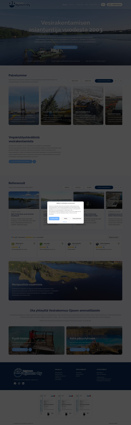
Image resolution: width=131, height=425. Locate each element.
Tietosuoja (65, 221)
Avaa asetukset (77, 218)
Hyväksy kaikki (54, 218)
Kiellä (65, 218)
